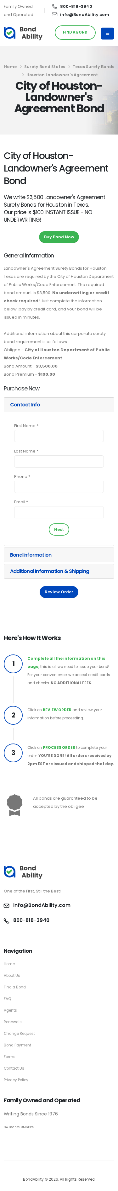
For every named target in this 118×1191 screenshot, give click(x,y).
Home (10, 66)
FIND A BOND (75, 32)
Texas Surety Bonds (93, 66)
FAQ (7, 998)
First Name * (26, 426)
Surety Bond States (44, 66)
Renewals (13, 1021)
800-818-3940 (76, 6)
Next (59, 529)
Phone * (22, 476)
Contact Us (14, 1068)
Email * (21, 502)
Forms (9, 1056)
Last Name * (26, 451)
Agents (10, 1010)
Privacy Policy (16, 1079)
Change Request (19, 1033)
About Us (12, 975)
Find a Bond (15, 987)
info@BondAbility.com (84, 15)
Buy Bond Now (59, 237)
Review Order (59, 592)
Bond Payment (17, 1045)
